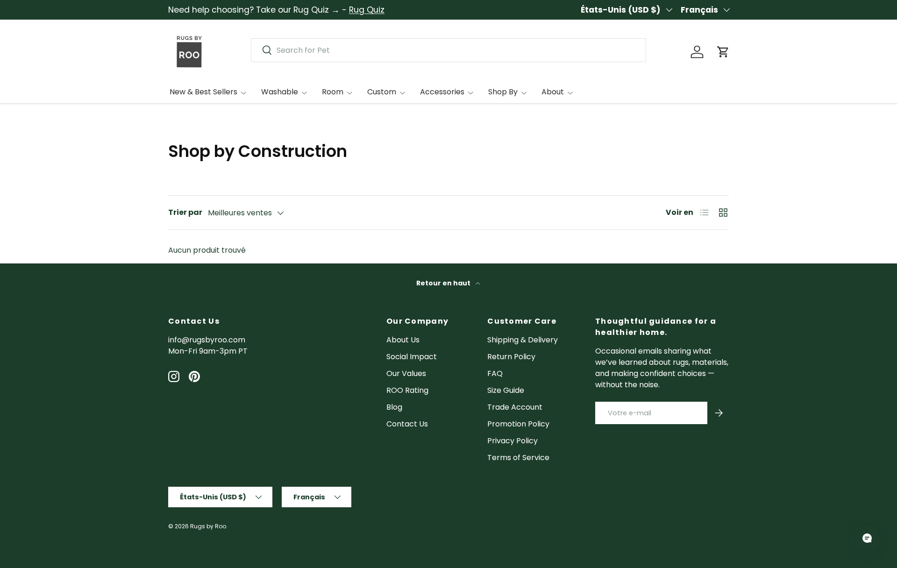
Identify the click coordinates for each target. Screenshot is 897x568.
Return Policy (511, 356)
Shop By (503, 91)
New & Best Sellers (203, 91)
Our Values (406, 373)
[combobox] (448, 50)
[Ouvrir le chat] (867, 538)
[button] (723, 52)
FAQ (495, 373)
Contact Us (407, 424)
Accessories (442, 91)
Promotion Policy (518, 424)
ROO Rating (407, 390)
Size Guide (505, 390)
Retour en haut (444, 283)
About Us (403, 339)
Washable (279, 91)
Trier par (185, 212)
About (552, 91)
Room (332, 91)
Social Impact (411, 356)
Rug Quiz (366, 9)
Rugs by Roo (208, 526)
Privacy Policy (512, 440)
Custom (381, 91)
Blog (394, 407)
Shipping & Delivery (522, 339)
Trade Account (514, 407)
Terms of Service (518, 457)
